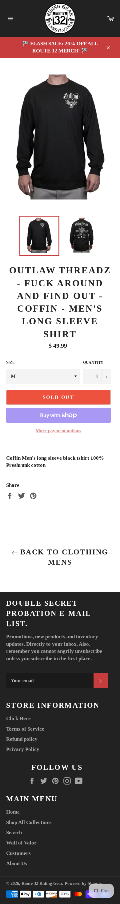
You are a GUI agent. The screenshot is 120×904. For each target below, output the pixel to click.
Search (14, 833)
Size (10, 362)
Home (13, 812)
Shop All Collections (29, 822)
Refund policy (22, 739)
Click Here (18, 718)
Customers (18, 853)
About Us (16, 863)
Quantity (93, 362)
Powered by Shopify (83, 883)
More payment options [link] (58, 430)
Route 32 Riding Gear (42, 883)
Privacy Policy (22, 749)
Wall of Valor (21, 843)
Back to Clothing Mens (63, 557)
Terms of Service (25, 729)
